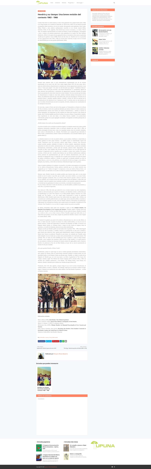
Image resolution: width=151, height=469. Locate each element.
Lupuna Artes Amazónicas (51, 467)
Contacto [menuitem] (57, 2)
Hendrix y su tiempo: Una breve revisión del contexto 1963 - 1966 (43, 389)
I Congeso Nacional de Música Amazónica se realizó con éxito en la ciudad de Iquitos (51, 456)
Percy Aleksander (53, 337)
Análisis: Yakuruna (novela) (104, 48)
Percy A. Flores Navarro (60, 354)
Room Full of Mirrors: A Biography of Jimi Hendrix (64, 321)
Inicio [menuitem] (51, 2)
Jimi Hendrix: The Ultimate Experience (59, 319)
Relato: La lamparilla (76, 454)
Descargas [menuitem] (79, 2)
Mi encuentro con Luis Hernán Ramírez (105, 30)
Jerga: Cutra (102, 39)
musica (47, 337)
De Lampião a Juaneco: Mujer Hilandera (78, 446)
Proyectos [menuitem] (71, 2)
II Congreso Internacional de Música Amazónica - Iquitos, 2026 (51, 446)
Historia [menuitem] (64, 2)
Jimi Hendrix (42, 337)
